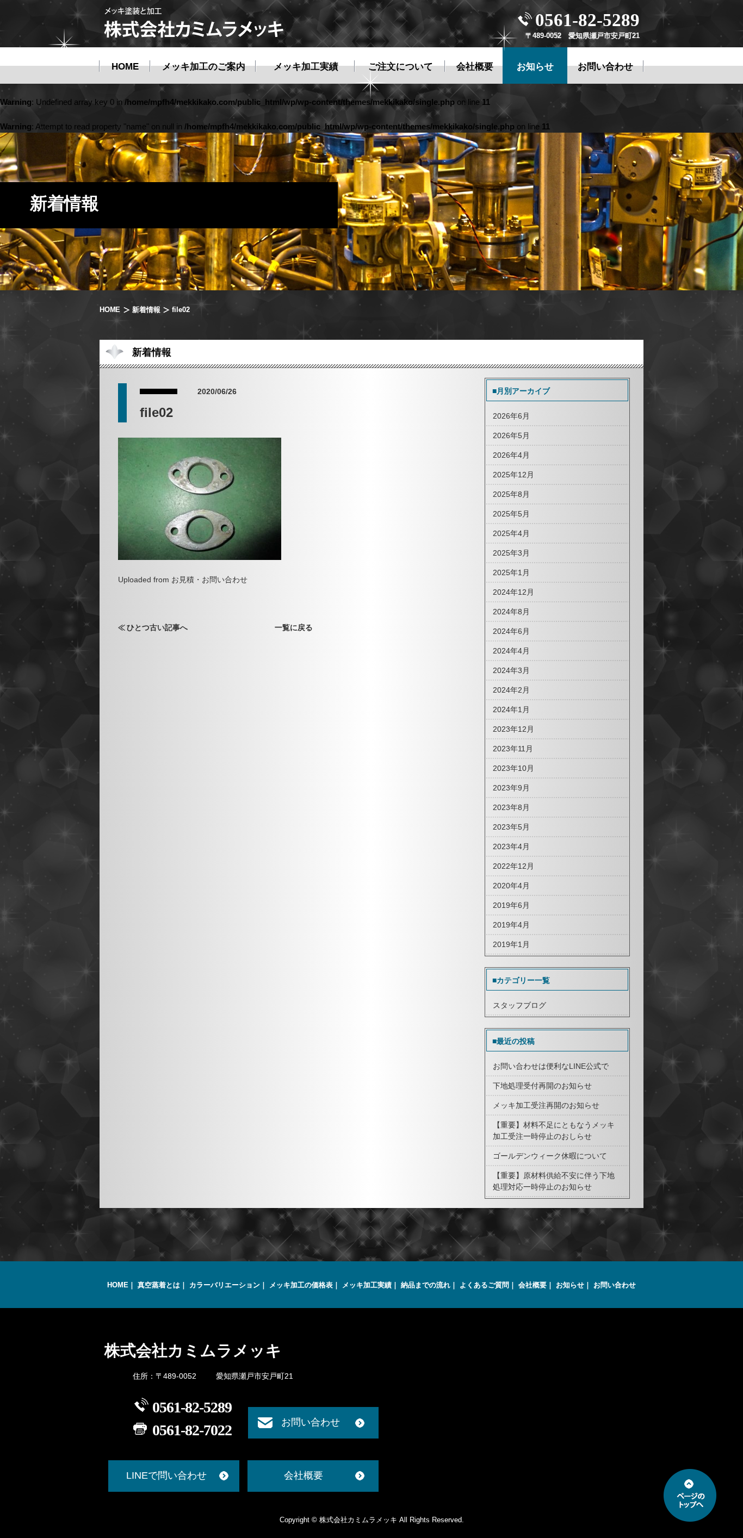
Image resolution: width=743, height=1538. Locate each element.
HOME (110, 310)
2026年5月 (511, 435)
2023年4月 (511, 846)
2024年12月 (513, 592)
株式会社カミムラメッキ (193, 1350)
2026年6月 (511, 416)
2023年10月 (513, 768)
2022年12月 (513, 866)
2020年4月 (511, 885)
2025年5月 (511, 513)
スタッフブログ (519, 1005)
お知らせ (570, 1285)
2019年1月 (511, 944)
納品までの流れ (425, 1285)
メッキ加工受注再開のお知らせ (546, 1105)
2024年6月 (511, 631)
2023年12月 (513, 729)
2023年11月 (513, 748)
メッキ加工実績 (367, 1285)
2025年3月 (511, 553)
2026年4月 (511, 455)
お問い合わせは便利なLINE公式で (551, 1066)
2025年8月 (511, 494)
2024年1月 (511, 709)
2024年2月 (511, 690)
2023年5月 (511, 827)
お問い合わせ (614, 1285)
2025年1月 (511, 572)
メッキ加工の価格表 (301, 1285)
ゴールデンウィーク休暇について (550, 1155)
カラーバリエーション (224, 1285)
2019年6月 (511, 905)
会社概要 (532, 1285)
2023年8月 (511, 807)
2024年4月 (511, 650)
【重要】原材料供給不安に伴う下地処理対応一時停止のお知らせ (554, 1181)
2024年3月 (511, 670)
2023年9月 (511, 787)
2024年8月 (511, 611)
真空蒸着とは (159, 1285)
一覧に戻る (294, 627)
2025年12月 (513, 474)
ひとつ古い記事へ (157, 627)
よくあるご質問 (484, 1285)
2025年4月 (511, 533)
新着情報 (146, 310)
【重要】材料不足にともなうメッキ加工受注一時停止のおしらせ (554, 1130)
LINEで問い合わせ (166, 1475)
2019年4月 (511, 924)
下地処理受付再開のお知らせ (542, 1085)
